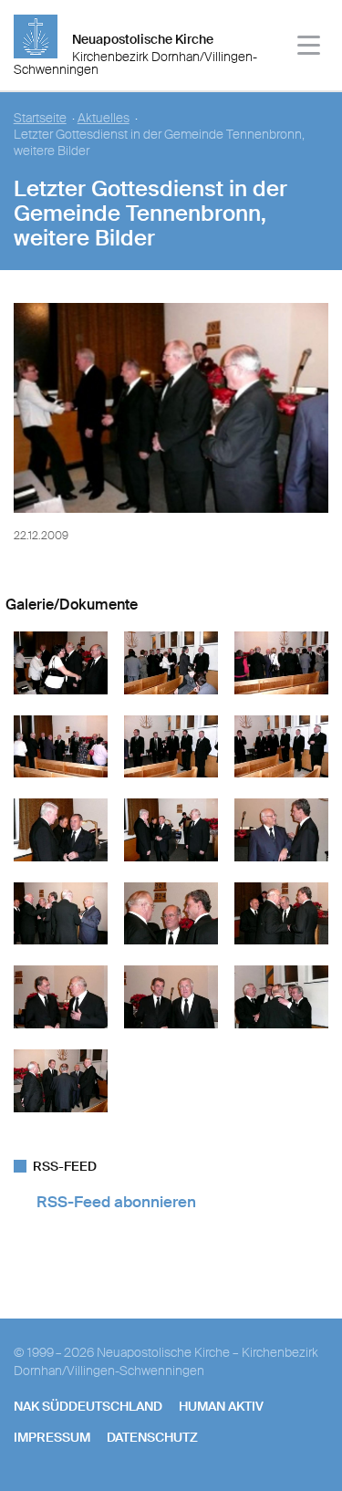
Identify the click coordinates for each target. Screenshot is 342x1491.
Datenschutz (152, 1437)
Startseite (40, 118)
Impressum (52, 1437)
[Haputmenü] (309, 48)
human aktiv (221, 1406)
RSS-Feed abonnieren (116, 1202)
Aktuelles (104, 118)
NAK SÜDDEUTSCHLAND (88, 1406)
